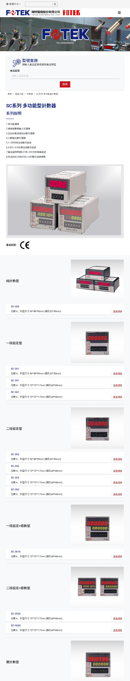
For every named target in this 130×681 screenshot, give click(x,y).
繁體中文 (14, 4)
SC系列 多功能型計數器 (47, 94)
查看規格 (117, 311)
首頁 (10, 94)
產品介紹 (19, 94)
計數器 (30, 94)
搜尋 (65, 84)
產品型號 (15, 70)
